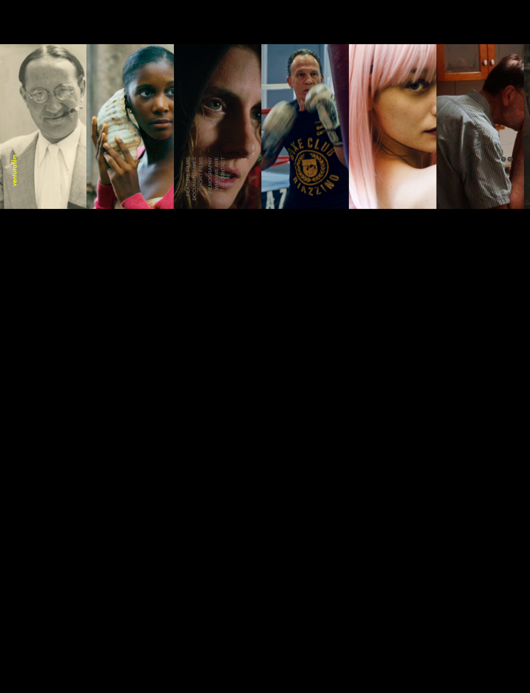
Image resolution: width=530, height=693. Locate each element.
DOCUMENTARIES (194, 178)
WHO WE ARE (216, 173)
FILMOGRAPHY (210, 175)
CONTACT (223, 169)
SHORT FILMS (200, 173)
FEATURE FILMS (188, 176)
